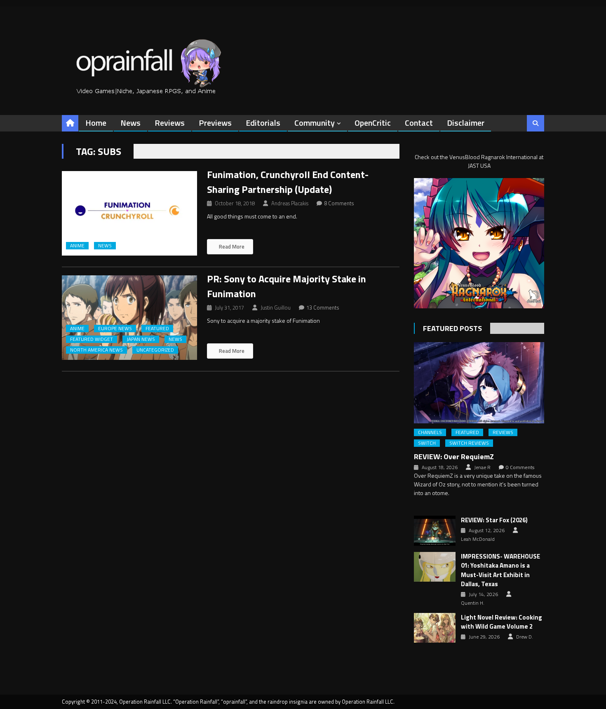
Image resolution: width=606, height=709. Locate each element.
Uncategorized (155, 350)
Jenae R (482, 467)
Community (314, 122)
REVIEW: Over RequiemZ (454, 456)
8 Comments (339, 203)
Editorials (263, 122)
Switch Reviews (469, 443)
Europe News (115, 328)
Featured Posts (452, 328)
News (130, 122)
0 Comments (520, 467)
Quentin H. (472, 603)
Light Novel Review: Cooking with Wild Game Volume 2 (501, 622)
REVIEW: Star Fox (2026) (494, 520)
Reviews (170, 122)
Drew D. (524, 637)
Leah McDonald (478, 539)
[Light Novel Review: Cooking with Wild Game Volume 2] (435, 628)
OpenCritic (373, 122)
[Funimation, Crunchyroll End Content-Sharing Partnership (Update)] (129, 213)
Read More (231, 246)
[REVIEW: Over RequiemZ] (479, 382)
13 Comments (322, 307)
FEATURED (157, 328)
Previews (215, 122)
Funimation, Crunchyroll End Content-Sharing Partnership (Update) (288, 182)
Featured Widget (91, 339)
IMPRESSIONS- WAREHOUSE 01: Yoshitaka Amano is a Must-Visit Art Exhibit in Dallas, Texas (500, 570)
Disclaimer (465, 122)
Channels (430, 432)
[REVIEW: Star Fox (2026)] (435, 530)
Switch (427, 443)
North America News (96, 350)
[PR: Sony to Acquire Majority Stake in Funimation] (129, 317)
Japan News (141, 339)
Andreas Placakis (289, 203)
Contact (419, 122)
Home (95, 122)
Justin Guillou (276, 307)
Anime (77, 245)
